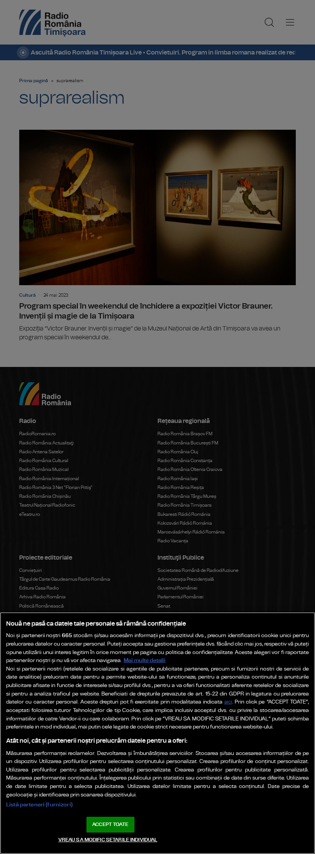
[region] (157, 733)
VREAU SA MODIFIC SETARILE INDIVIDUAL (108, 839)
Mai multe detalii (145, 660)
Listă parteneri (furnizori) (39, 805)
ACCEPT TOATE (110, 824)
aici (228, 702)
